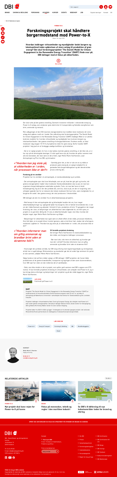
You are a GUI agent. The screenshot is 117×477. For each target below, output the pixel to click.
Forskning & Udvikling (60, 326)
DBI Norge (100, 445)
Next (112, 391)
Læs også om (58, 321)
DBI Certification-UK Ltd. (103, 441)
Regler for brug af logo (86, 457)
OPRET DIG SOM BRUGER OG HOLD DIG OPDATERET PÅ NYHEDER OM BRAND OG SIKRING (58, 422)
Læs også (38, 279)
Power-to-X (58, 26)
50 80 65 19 (26, 356)
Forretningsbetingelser (86, 446)
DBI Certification (102, 436)
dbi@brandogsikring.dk (16, 451)
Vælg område (46, 451)
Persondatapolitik (85, 453)
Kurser (55, 12)
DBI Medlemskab (102, 459)
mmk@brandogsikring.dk (30, 358)
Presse (82, 439)
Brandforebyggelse (83, 326)
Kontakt (105, 12)
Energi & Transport (44, 326)
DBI (72, 326)
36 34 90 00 (11, 449)
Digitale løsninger (95, 12)
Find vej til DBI (47, 440)
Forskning (35, 12)
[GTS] (85, 472)
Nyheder (46, 12)
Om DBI (82, 436)
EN (111, 12)
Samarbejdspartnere (86, 443)
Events (64, 12)
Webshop (73, 12)
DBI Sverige (101, 449)
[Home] (11, 433)
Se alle (108, 378)
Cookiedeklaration (85, 450)
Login (106, 9)
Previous (5, 391)
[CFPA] (101, 472)
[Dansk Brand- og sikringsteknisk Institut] (12, 6)
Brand (7, 12)
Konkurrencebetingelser (104, 455)
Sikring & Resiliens (20, 12)
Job (81, 12)
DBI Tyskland (101, 452)
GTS (79, 404)
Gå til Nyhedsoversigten (13, 21)
